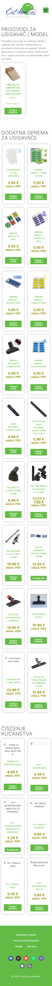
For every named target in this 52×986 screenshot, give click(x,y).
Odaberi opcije (13, 260)
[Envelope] (26, 958)
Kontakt (18, 946)
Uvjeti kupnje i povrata (26, 935)
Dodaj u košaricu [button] (13, 111)
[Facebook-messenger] (22, 966)
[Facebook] (10, 958)
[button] (46, 10)
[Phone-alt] (29, 966)
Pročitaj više (39, 578)
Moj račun (32, 946)
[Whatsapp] (33, 958)
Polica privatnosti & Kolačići (26, 940)
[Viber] (41, 958)
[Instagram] (18, 958)
